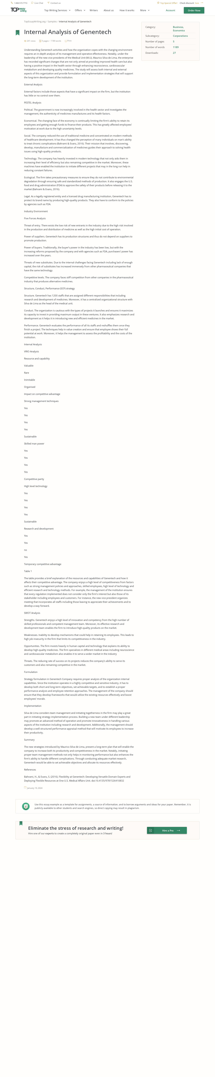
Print (69, 40)
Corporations (180, 35)
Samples (52, 21)
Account (170, 10)
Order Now (194, 10)
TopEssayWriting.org (35, 21)
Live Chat (38, 3)
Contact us (56, 3)
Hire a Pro (167, 830)
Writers (94, 10)
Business (178, 27)
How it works (127, 10)
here (197, 3)
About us (109, 10)
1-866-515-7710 (20, 3)
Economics (179, 30)
